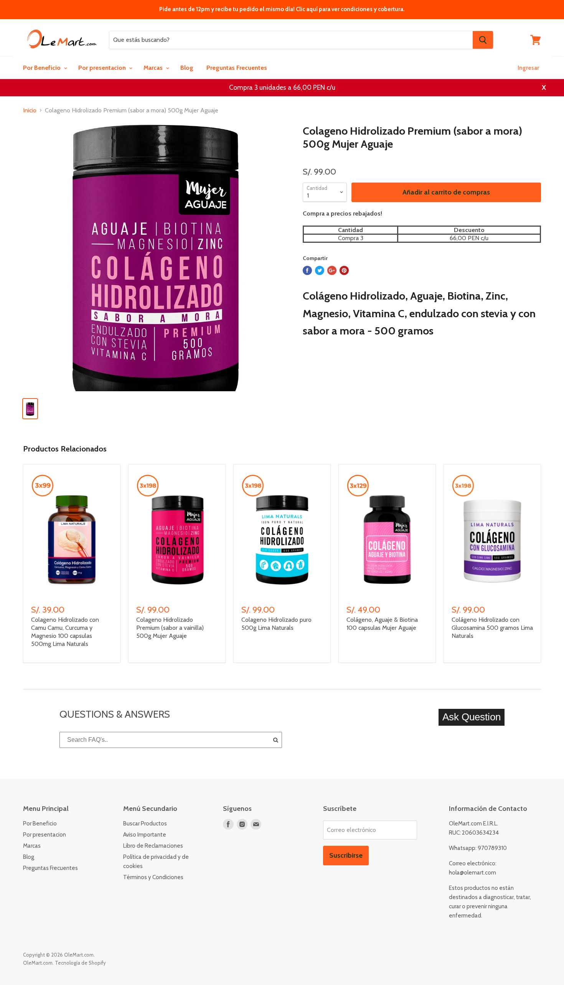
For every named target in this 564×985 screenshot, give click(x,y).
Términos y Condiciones (153, 877)
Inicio (29, 110)
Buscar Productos (145, 823)
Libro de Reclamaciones (153, 845)
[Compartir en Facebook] (307, 270)
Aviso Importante (144, 834)
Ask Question (471, 717)
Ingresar (528, 67)
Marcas (153, 67)
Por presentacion (102, 67)
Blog (186, 67)
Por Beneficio (42, 67)
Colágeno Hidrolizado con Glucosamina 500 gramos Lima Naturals (492, 627)
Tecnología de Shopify (80, 963)
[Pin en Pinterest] (344, 270)
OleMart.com (38, 963)
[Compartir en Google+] (331, 270)
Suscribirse (346, 855)
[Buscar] (483, 40)
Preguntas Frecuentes (236, 67)
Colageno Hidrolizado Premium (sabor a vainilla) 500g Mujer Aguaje (170, 627)
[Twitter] (319, 270)
